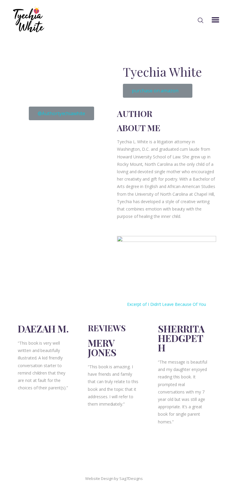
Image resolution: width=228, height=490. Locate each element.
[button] (157, 91)
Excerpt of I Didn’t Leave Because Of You (166, 304)
